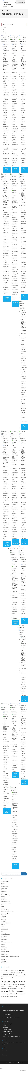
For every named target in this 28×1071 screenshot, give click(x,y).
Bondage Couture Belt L (5, 68)
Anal (2, 970)
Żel (16, 996)
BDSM (4, 58)
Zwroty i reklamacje (7, 1031)
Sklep (4, 1043)
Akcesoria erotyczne (7, 1033)
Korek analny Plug (8, 984)
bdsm (10, 970)
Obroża (14, 986)
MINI (2, 986)
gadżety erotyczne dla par (12, 977)
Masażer (15, 984)
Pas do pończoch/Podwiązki (6, 62)
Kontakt (4, 1026)
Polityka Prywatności (7, 1024)
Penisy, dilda (4, 948)
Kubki (2, 938)
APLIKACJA (6, 970)
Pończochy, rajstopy (5, 460)
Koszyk (6, 1043)
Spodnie (3, 918)
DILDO (9, 975)
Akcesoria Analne (5, 881)
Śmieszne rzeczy (4, 959)
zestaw (2, 996)
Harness (3, 898)
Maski (2, 906)
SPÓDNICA (3, 994)
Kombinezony (4, 899)
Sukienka (3, 921)
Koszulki (3, 904)
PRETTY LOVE (12, 988)
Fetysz (5, 977)
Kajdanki (3, 984)
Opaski (2, 908)
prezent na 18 (18, 988)
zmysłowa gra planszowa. (10, 996)
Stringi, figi (3, 919)
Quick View (5, 43)
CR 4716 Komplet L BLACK (14, 587)
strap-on (7, 994)
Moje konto (16, 1043)
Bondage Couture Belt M (14, 68)
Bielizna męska (4, 929)
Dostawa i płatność (7, 1029)
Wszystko (5, 33)
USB (11, 994)
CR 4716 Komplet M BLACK (23, 585)
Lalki (2, 941)
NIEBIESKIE (10, 986)
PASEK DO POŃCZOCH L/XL (23, 724)
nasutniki (6, 986)
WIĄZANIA (24, 994)
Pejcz (22, 986)
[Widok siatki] (1, 22)
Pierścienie (3, 949)
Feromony (3, 933)
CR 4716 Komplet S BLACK (23, 664)
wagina (14, 994)
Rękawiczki (3, 914)
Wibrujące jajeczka (5, 962)
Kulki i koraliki (4, 939)
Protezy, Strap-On (5, 954)
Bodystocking (4, 891)
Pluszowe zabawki (5, 951)
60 (3, 31)
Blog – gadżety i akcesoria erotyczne (11, 1036)
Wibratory (3, 961)
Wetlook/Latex (6, 64)
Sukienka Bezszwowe (5, 923)
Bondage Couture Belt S (23, 68)
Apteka (2, 883)
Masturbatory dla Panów (6, 943)
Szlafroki (3, 924)
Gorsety (4, 61)
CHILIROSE (4, 975)
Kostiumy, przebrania (6, 903)
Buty (2, 893)
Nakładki (3, 944)
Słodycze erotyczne (5, 957)
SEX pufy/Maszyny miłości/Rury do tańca (10, 956)
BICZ (13, 970)
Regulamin (5, 1027)
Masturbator (21, 984)
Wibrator (19, 994)
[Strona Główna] (1, 16)
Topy (2, 926)
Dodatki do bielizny (14, 731)
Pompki (3, 952)
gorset (19, 977)
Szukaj (24, 874)
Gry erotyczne (4, 936)
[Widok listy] (2, 22)
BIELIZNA (17, 970)
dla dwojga (14, 975)
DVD (2, 931)
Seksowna (5, 991)
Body (2, 889)
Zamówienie (11, 1043)
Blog (20, 1043)
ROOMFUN (23, 988)
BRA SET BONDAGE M (14, 208)
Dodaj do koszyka (7, 169)
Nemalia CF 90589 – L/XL (14, 740)
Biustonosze (5, 197)
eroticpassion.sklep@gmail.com (13, 1017)
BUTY (22, 972)
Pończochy (7, 988)
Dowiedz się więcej (7, 298)
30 (3, 29)
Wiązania (5, 65)
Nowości (3, 946)
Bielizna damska (4, 60)
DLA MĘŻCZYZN (20, 975)
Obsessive (18, 986)
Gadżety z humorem (5, 934)
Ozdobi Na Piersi (4, 909)
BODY (19, 972)
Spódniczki (14, 583)
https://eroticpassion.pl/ (13, 981)
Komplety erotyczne (5, 198)
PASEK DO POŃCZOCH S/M (15, 807)
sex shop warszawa (16, 991)
